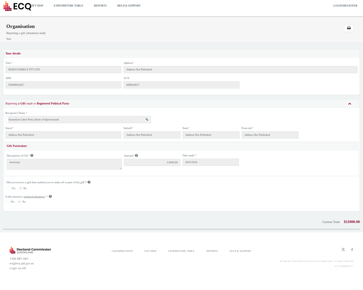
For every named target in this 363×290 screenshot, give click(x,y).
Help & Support (129, 5)
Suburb (128, 128)
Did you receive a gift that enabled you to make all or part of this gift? (46, 182)
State (185, 128)
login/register (345, 5)
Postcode (247, 128)
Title (8, 63)
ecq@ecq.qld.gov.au (22, 263)
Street (8, 128)
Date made (189, 155)
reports (100, 5)
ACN (126, 78)
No (25, 188)
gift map (36, 5)
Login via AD (18, 268)
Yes (14, 188)
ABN (8, 78)
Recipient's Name (15, 113)
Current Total (331, 222)
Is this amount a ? (26, 196)
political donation (34, 196)
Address (128, 63)
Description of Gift (17, 155)
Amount (128, 155)
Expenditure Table (68, 5)
